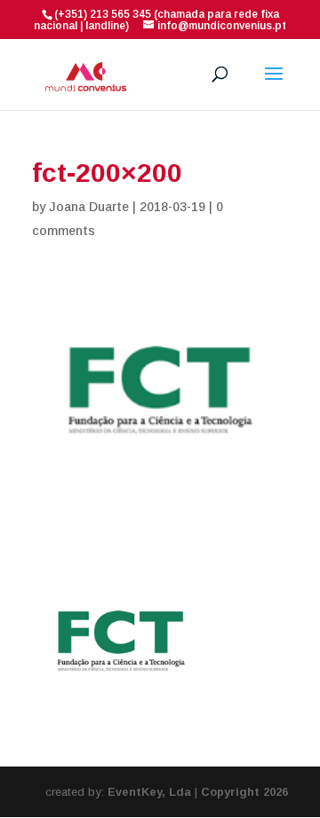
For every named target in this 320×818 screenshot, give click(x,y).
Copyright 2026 (244, 791)
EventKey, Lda (149, 791)
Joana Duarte (89, 207)
